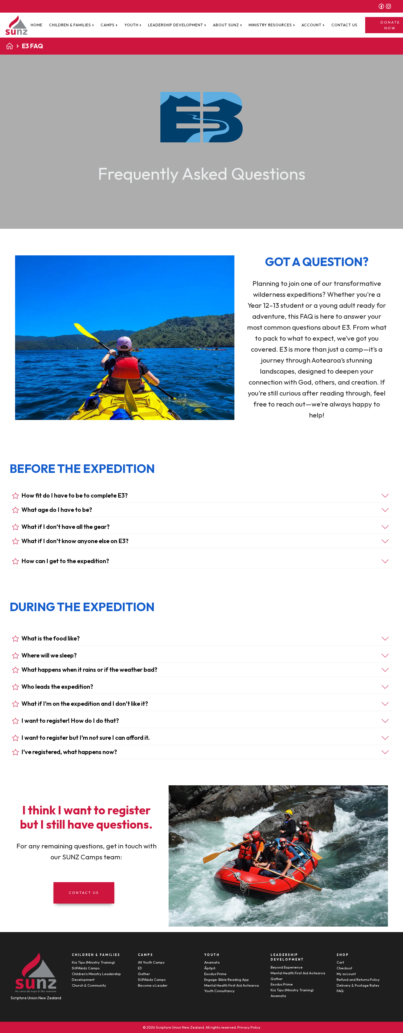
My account (346, 974)
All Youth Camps (151, 962)
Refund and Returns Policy (358, 979)
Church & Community (89, 985)
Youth (131, 24)
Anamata (212, 962)
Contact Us (344, 24)
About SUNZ (226, 24)
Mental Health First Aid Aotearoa (231, 985)
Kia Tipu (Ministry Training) (93, 962)
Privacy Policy (248, 1027)
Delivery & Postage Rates (358, 985)
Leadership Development (175, 24)
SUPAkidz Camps (86, 968)
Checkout (344, 968)
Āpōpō (209, 968)
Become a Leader (153, 985)
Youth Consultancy (219, 991)
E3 (140, 968)
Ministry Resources (270, 24)
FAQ (340, 991)
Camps (108, 24)
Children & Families (70, 24)
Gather (144, 974)
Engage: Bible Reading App (226, 979)
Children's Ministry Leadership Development (96, 977)
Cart (340, 962)
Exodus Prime (215, 974)
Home (36, 24)
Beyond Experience (287, 967)
